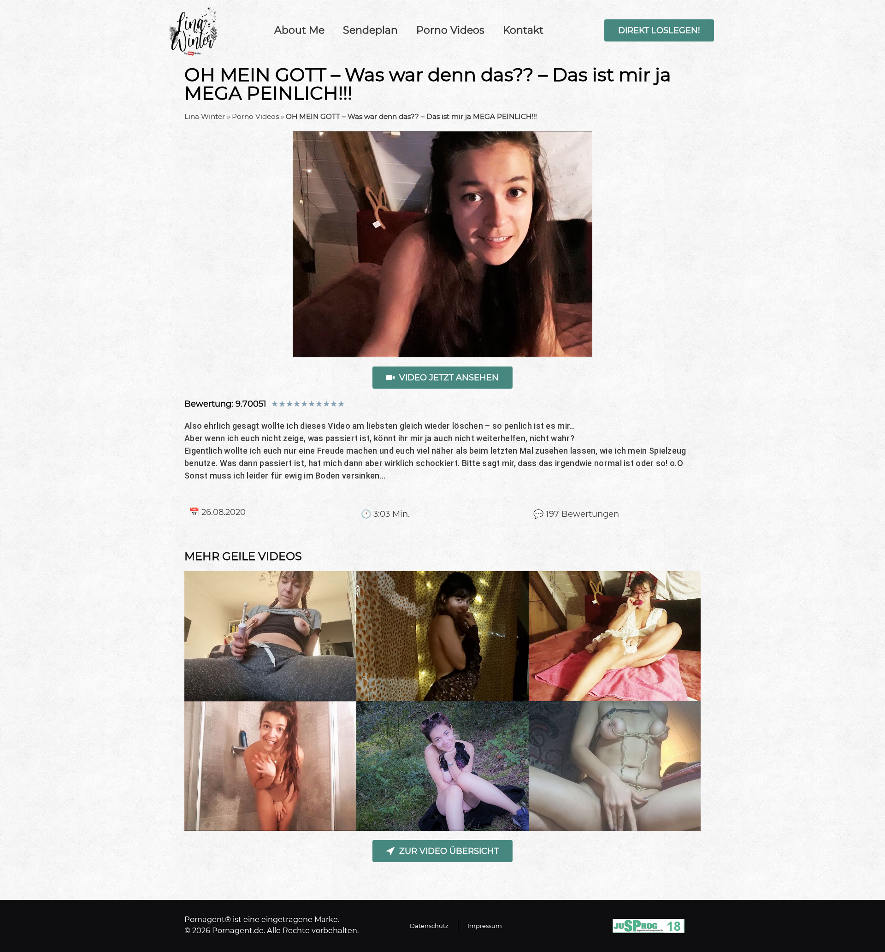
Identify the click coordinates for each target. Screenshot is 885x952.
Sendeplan (370, 30)
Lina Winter (204, 116)
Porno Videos (450, 30)
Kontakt (523, 30)
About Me (299, 30)
